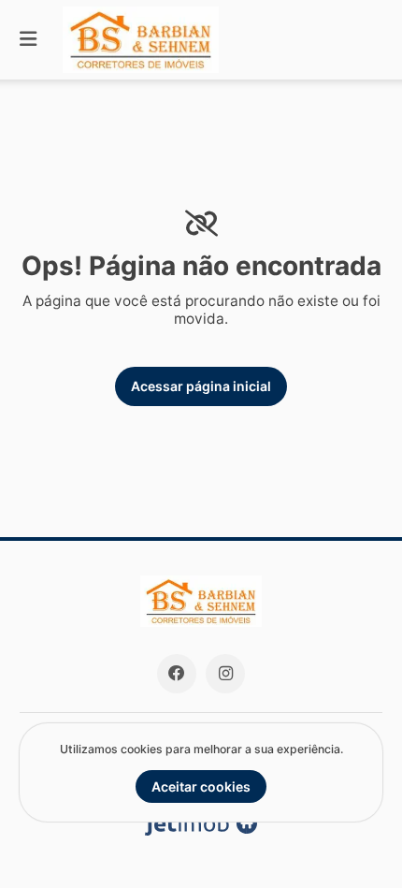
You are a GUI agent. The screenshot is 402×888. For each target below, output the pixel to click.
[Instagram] (225, 673)
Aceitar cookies (201, 786)
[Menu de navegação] (28, 40)
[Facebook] (176, 673)
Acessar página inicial (201, 386)
